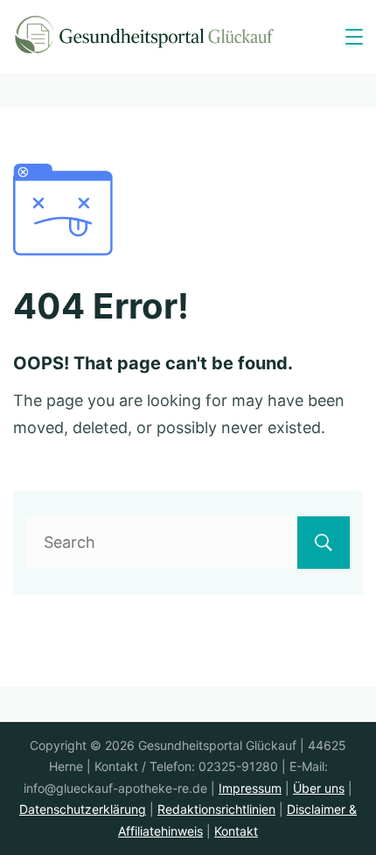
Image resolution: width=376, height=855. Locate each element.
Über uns (319, 788)
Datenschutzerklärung (82, 809)
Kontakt (236, 830)
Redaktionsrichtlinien (216, 809)
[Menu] (354, 37)
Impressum (250, 788)
